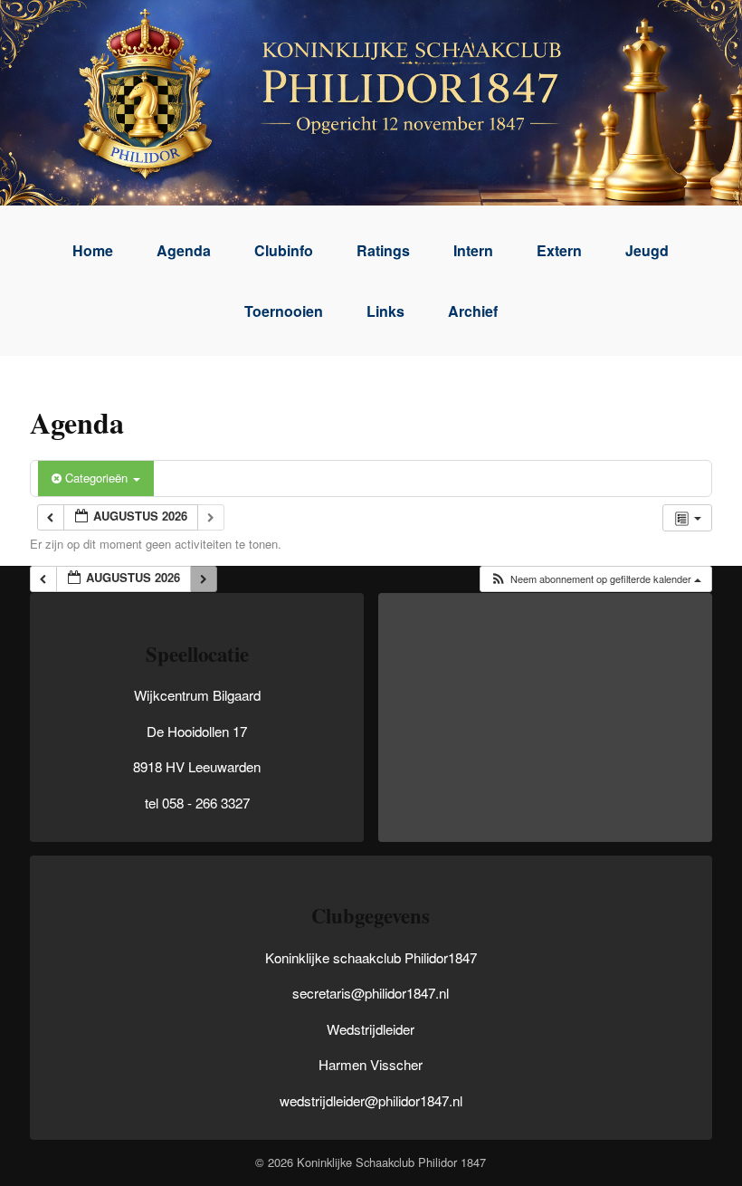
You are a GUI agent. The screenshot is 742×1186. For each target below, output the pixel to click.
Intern (473, 250)
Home (92, 250)
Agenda (184, 250)
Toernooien (283, 311)
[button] (595, 579)
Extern (559, 250)
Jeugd (647, 250)
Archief (473, 311)
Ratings (383, 250)
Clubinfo (283, 250)
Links (385, 311)
